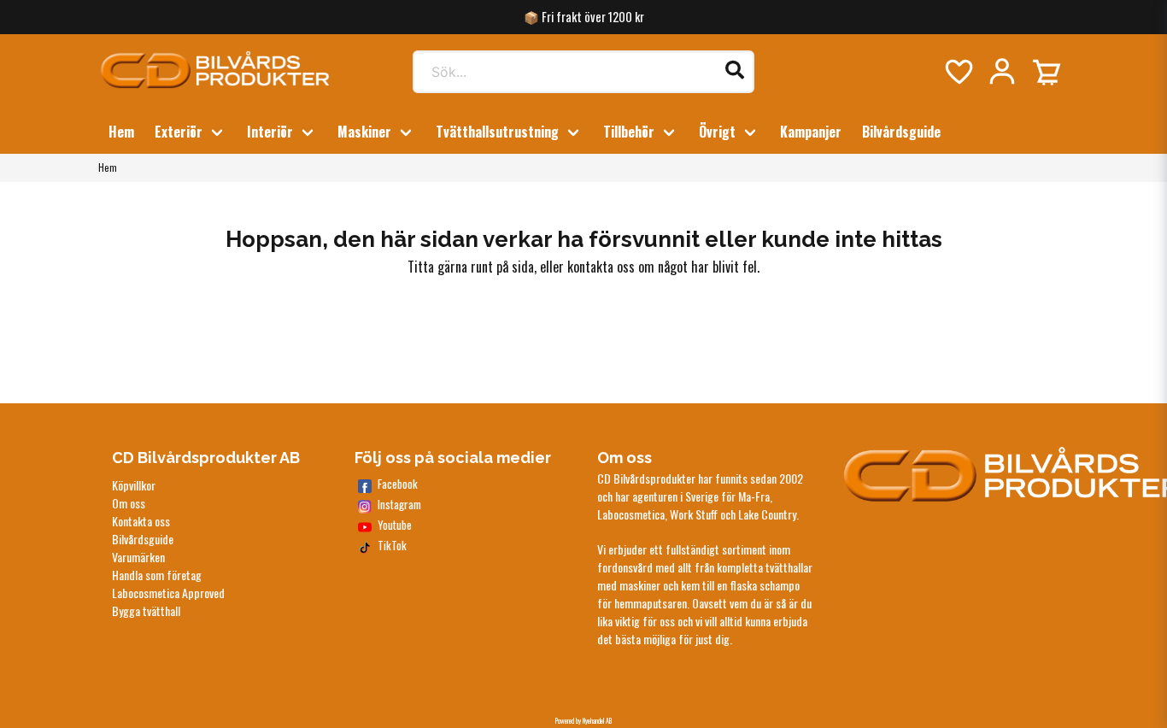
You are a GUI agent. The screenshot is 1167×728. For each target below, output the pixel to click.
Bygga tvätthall (146, 610)
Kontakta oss (141, 521)
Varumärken (138, 557)
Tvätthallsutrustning (497, 131)
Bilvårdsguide (901, 131)
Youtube (395, 525)
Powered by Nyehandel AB (583, 720)
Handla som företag (157, 575)
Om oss (128, 503)
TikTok (392, 545)
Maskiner (364, 131)
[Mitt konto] (1002, 72)
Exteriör (178, 131)
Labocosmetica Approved (168, 593)
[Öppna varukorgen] (1046, 72)
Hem (121, 131)
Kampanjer (811, 131)
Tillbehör (628, 131)
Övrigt (717, 131)
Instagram (399, 504)
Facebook (398, 484)
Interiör (270, 131)
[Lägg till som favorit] (957, 72)
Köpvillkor (133, 485)
